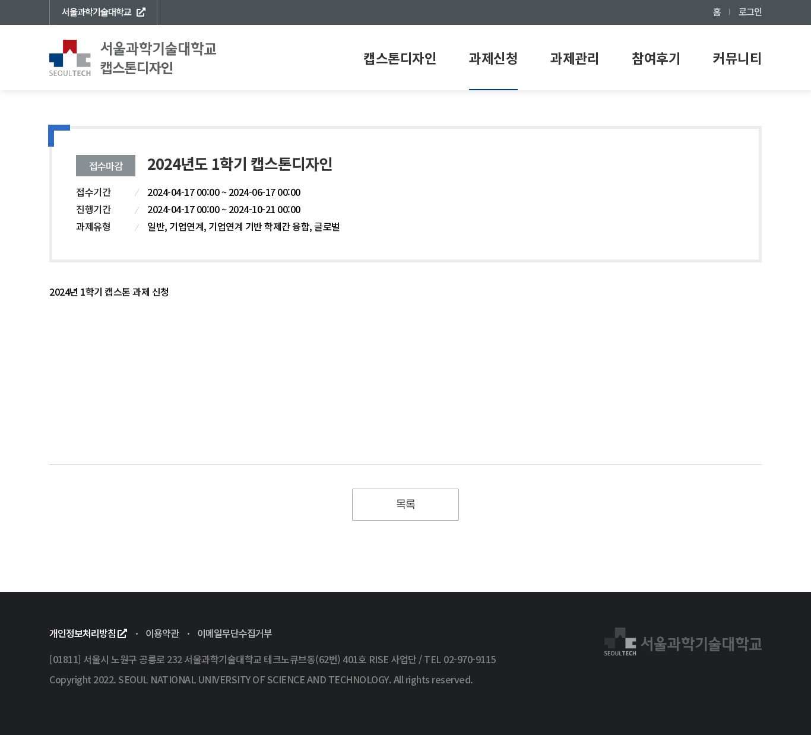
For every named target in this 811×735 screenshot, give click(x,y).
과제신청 (493, 57)
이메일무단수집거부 (234, 633)
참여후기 (656, 57)
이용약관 (162, 633)
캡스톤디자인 (399, 57)
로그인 (750, 11)
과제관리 (574, 57)
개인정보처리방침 (83, 633)
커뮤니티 (737, 57)
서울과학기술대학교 (96, 11)
